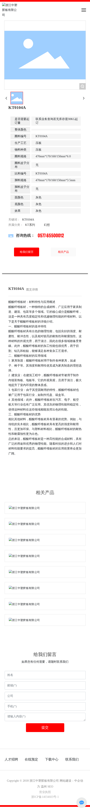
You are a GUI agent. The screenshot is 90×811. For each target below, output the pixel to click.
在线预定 (31, 759)
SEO (50, 786)
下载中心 (51, 759)
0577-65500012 (51, 235)
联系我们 (72, 759)
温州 (44, 786)
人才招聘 (11, 759)
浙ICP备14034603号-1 (45, 796)
